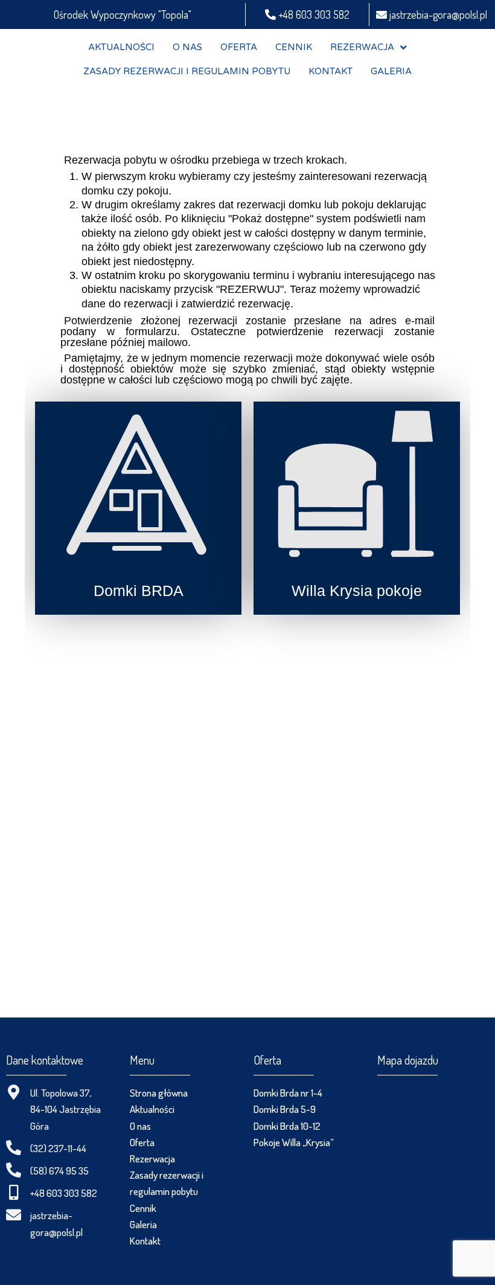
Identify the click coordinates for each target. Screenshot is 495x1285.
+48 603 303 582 (313, 14)
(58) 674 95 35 (59, 1170)
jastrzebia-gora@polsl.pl (437, 14)
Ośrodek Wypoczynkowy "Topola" (122, 14)
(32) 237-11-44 (58, 1148)
